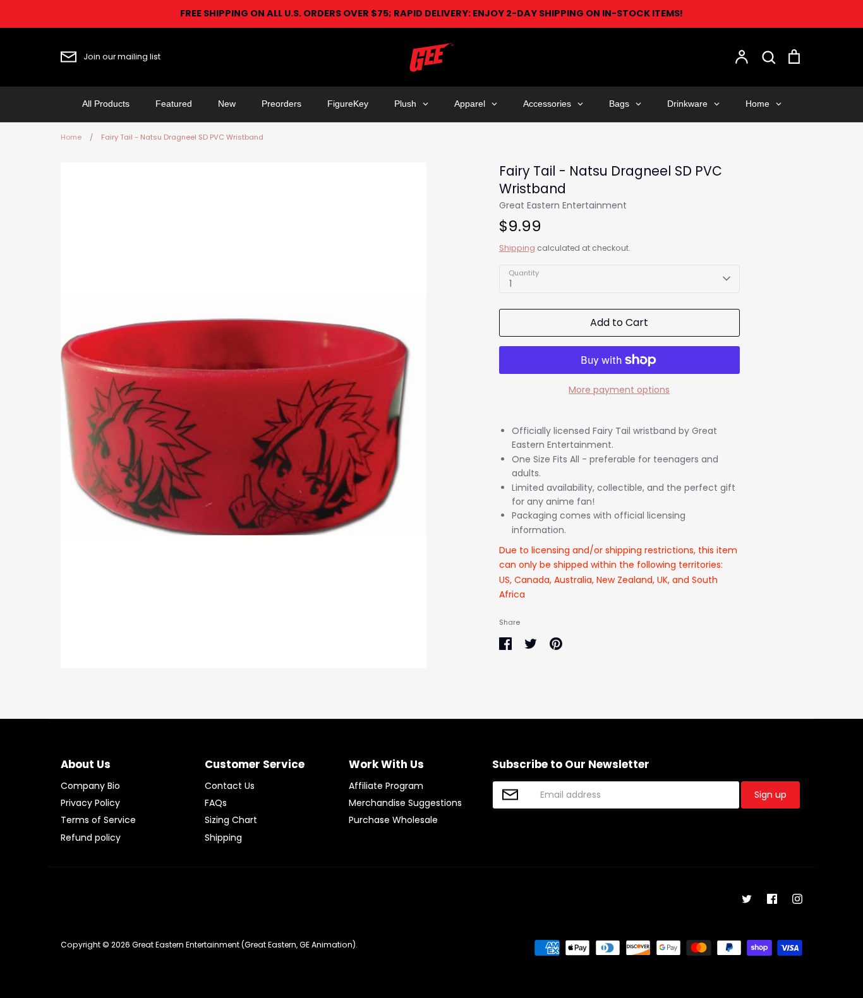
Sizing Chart (231, 820)
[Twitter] (746, 898)
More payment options (619, 389)
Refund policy (91, 837)
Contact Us (230, 785)
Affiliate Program (386, 785)
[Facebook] (772, 898)
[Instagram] (797, 898)
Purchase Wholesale (393, 820)
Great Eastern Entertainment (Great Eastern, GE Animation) (244, 944)
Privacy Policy (90, 803)
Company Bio (90, 785)
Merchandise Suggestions (405, 803)
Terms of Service (98, 820)
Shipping (517, 248)
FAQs (216, 803)
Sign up (770, 794)
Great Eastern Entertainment (563, 205)
